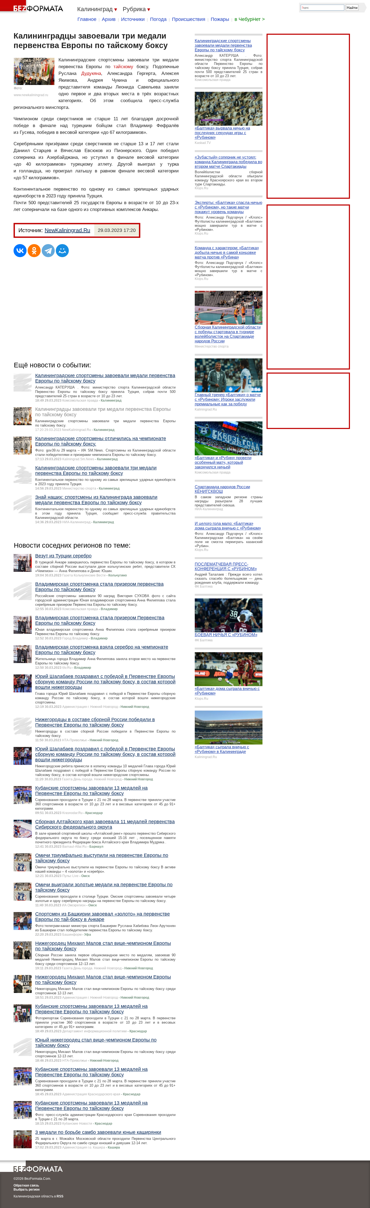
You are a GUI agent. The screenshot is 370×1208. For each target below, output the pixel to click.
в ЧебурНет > (250, 19)
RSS (60, 1196)
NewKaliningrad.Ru (67, 230)
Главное (86, 19)
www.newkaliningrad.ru (31, 95)
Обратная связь (26, 1185)
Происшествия (188, 19)
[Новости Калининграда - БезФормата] (32, 7)
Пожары (220, 19)
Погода (158, 19)
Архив (109, 19)
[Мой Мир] (62, 250)
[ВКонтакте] (20, 250)
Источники (133, 19)
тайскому (123, 66)
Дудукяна (91, 73)
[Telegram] (48, 250)
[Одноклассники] (34, 250)
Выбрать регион (27, 1189)
